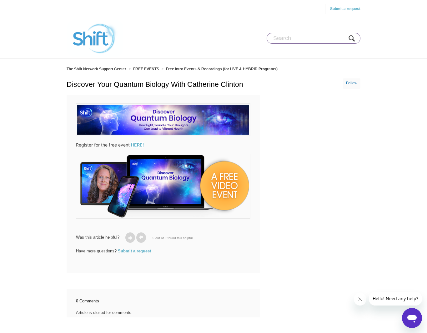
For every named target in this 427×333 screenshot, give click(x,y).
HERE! (137, 144)
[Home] (95, 38)
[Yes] (130, 237)
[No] (141, 237)
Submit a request (345, 9)
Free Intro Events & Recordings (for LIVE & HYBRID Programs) (222, 69)
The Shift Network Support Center (96, 69)
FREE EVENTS (146, 69)
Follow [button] (351, 83)
